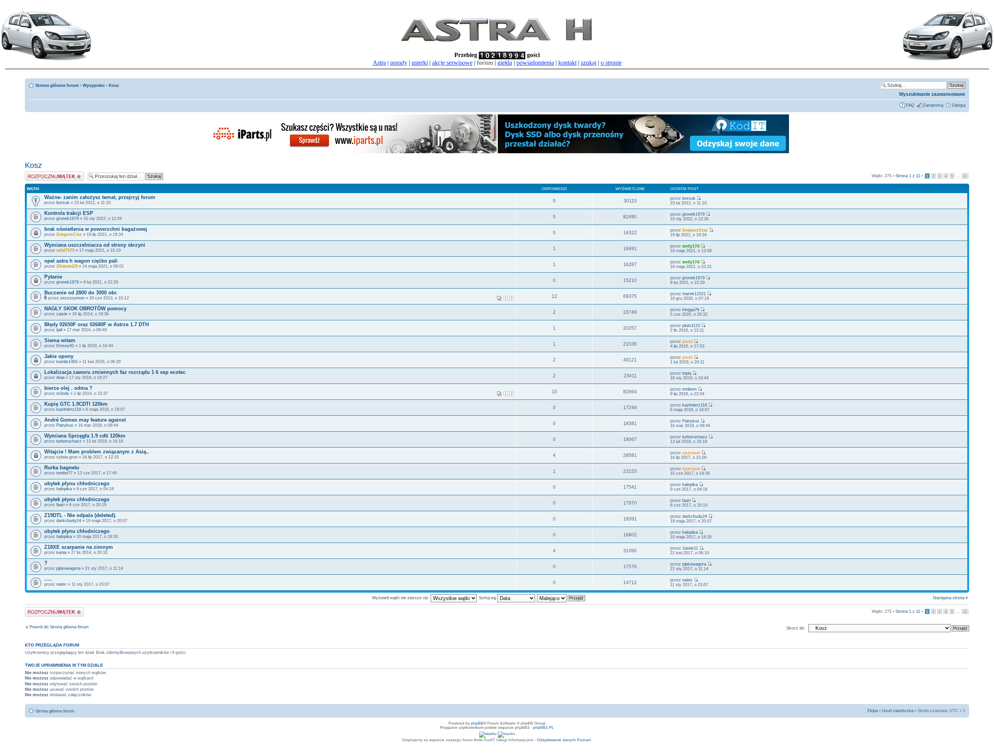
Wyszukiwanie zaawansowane (932, 94)
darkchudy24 (68, 520)
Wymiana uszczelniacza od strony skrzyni (94, 245)
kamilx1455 (67, 361)
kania (61, 552)
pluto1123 (691, 325)
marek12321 (694, 293)
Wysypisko (94, 85)
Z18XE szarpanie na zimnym (78, 547)
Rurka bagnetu (61, 467)
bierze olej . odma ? (68, 388)
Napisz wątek (37, 173)
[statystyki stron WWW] (488, 734)
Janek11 (690, 548)
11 (965, 176)
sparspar (691, 452)
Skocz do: (795, 628)
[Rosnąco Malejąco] (561, 597)
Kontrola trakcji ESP (68, 213)
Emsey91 (65, 345)
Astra (379, 62)
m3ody (62, 393)
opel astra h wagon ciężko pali (81, 261)
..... (48, 579)
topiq (686, 373)
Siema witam (59, 340)
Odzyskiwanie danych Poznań (564, 740)
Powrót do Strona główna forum (59, 626)
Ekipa (872, 710)
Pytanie (53, 277)
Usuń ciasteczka (898, 710)
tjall (59, 329)
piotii (687, 341)
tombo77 (64, 472)
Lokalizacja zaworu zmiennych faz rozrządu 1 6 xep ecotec (115, 372)
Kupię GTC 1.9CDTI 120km (76, 404)
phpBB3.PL (543, 727)
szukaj (588, 62)
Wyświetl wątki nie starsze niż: (401, 597)
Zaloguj (958, 105)
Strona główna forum (57, 85)
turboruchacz (69, 441)
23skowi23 (67, 266)
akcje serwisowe (452, 62)
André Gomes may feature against (85, 420)
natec (61, 584)
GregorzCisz (69, 234)
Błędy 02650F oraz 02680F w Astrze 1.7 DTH (96, 324)
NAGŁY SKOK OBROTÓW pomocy (85, 308)
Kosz (114, 85)
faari (60, 504)
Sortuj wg (488, 597)
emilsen (689, 389)
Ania (60, 377)
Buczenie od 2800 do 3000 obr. (81, 293)
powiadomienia (535, 62)
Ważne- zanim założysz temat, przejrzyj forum (99, 197)
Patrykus (64, 425)
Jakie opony (58, 356)
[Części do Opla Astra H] (351, 152)
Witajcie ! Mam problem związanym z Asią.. (96, 452)
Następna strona (948, 597)
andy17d (691, 246)
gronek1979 (67, 218)
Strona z (907, 175)
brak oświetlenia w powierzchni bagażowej (95, 229)
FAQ (910, 105)
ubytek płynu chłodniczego (76, 483)
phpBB (477, 723)
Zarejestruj (933, 105)
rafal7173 (65, 250)
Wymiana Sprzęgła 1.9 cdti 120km (84, 436)
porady (398, 62)
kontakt (567, 62)
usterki (420, 62)
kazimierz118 (68, 409)
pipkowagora (68, 568)
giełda (504, 62)
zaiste (62, 313)
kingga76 (690, 309)
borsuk (63, 202)
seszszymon (72, 298)
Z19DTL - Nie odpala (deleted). (80, 515)
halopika (64, 488)
